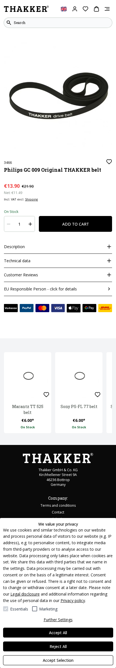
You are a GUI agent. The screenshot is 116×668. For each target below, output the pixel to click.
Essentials (19, 609)
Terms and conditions (58, 505)
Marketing (48, 609)
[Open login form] (75, 9)
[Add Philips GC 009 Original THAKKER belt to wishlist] (109, 162)
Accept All (58, 632)
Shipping (31, 199)
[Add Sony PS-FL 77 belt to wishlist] (97, 395)
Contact (58, 512)
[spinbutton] (19, 224)
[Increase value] (30, 224)
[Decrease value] (8, 224)
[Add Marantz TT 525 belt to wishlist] (46, 395)
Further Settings (58, 619)
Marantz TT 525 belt (27, 409)
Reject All (58, 646)
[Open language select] (64, 9)
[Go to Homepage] (26, 9)
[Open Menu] (107, 9)
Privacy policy (73, 600)
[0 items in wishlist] (85, 9)
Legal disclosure (25, 594)
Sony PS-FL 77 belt (79, 406)
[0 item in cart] (96, 9)
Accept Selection (58, 660)
